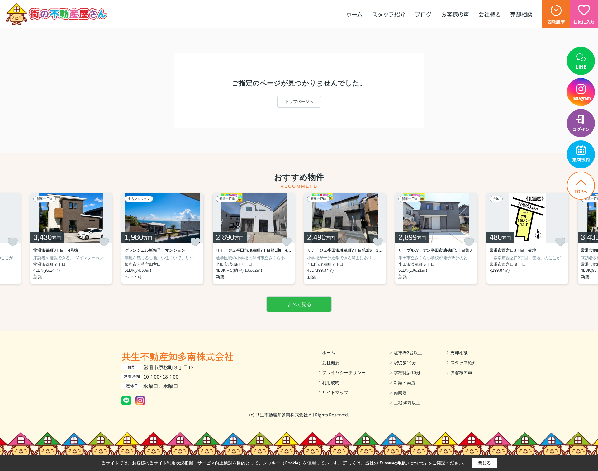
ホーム (354, 14)
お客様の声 (455, 14)
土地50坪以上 (407, 402)
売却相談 (521, 14)
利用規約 (330, 382)
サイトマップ (335, 392)
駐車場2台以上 (408, 352)
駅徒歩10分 (405, 362)
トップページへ (299, 101)
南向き (400, 392)
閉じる (484, 462)
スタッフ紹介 (389, 14)
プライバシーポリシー (344, 372)
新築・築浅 (404, 382)
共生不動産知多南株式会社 (177, 356)
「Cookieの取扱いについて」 (403, 463)
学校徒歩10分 (407, 372)
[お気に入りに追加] (13, 242)
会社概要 (489, 14)
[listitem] (162, 238)
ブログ (423, 14)
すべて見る (299, 304)
